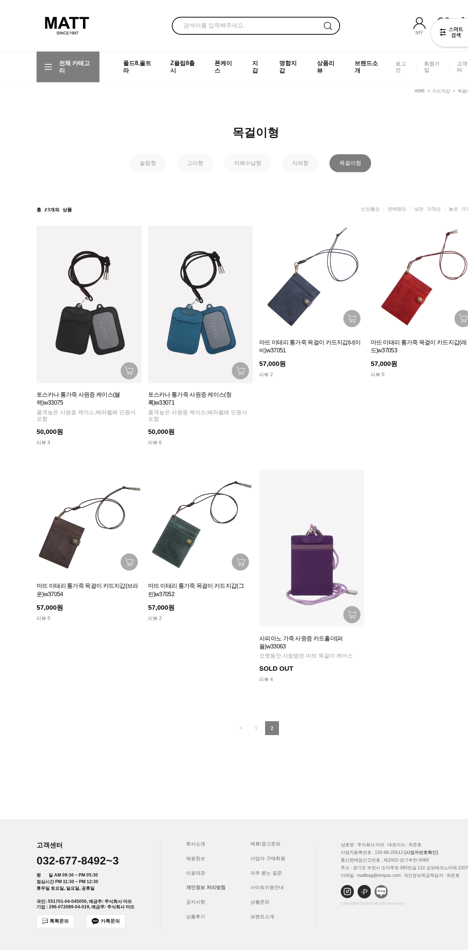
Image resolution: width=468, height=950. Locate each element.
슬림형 (148, 163)
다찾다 (449, 34)
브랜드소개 (262, 916)
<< (240, 728)
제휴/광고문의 (265, 844)
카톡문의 (110, 921)
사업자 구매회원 (267, 858)
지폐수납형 (247, 163)
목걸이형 (350, 163)
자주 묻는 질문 (266, 873)
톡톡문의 (59, 921)
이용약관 (195, 873)
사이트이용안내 (267, 887)
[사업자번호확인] (421, 852)
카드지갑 (441, 91)
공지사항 (195, 902)
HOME (420, 91)
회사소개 (195, 844)
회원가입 (431, 67)
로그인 (401, 67)
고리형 (195, 163)
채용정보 (195, 858)
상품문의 (259, 902)
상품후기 (195, 916)
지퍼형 (300, 163)
